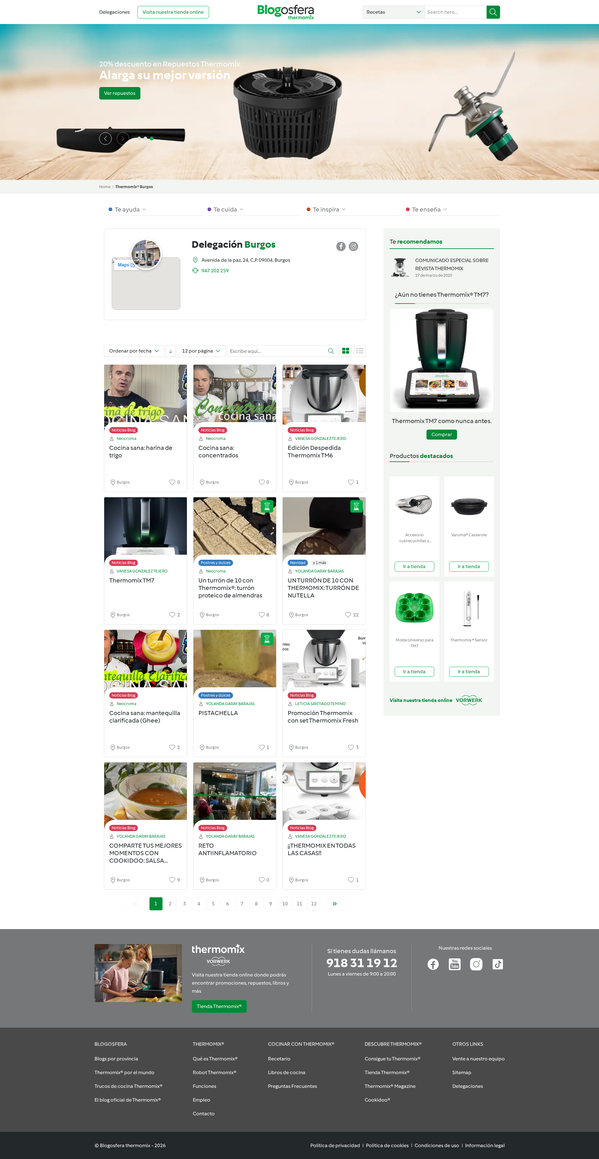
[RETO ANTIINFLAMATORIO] (234, 798)
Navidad (297, 562)
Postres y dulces (216, 562)
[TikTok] (498, 964)
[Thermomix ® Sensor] (469, 608)
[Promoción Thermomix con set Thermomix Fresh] (324, 666)
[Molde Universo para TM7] (414, 608)
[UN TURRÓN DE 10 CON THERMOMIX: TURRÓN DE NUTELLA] (324, 533)
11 (299, 904)
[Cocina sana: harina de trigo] (145, 401)
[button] (394, 12)
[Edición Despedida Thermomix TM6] (324, 401)
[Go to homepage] (286, 12)
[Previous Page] (135, 903)
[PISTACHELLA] (234, 666)
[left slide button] (105, 138)
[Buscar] (493, 12)
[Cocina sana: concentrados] (234, 401)
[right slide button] (123, 138)
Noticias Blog (123, 430)
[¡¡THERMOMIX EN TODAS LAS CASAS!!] (324, 798)
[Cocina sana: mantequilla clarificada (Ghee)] (145, 666)
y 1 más (319, 562)
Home (104, 186)
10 (285, 904)
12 (314, 904)
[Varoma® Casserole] (469, 503)
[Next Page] (335, 903)
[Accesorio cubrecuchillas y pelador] (414, 503)
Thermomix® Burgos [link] (134, 186)
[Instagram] (476, 964)
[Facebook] (433, 964)
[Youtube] (455, 964)
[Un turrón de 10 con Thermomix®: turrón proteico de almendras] (234, 533)
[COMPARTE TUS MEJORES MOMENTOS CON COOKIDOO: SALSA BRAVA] (145, 798)
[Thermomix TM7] (145, 533)
